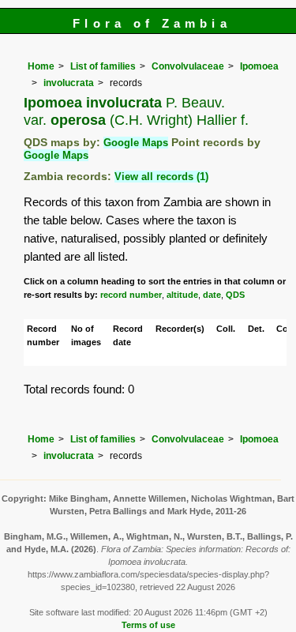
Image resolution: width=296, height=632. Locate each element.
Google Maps (135, 143)
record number (131, 294)
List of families (103, 66)
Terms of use (148, 625)
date (212, 294)
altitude (182, 294)
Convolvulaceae (188, 66)
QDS (235, 294)
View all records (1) (161, 176)
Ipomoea (259, 66)
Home (41, 66)
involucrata (68, 82)
